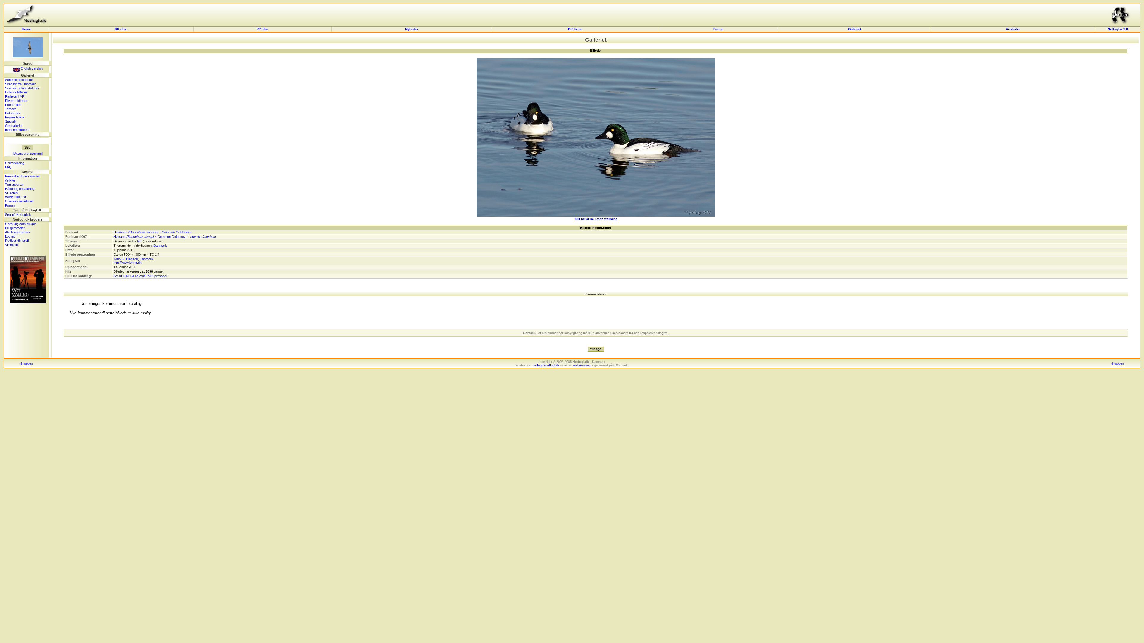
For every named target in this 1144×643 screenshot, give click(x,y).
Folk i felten (13, 105)
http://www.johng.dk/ (128, 262)
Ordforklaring (14, 163)
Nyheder (412, 29)
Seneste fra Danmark (20, 84)
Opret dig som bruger (20, 224)
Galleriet (854, 29)
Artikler (10, 180)
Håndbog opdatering (19, 189)
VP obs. (262, 29)
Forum (718, 29)
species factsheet (203, 236)
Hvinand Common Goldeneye (150, 236)
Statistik (10, 121)
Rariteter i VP (14, 96)
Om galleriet (13, 125)
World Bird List (15, 197)
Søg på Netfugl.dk (18, 214)
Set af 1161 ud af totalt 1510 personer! (141, 276)
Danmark (160, 245)
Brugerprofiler (15, 228)
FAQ (8, 167)
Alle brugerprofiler (17, 232)
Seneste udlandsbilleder (22, 88)
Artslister (1013, 29)
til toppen (26, 363)
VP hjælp (11, 244)
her (139, 241)
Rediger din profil (17, 240)
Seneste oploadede (19, 80)
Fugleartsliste (14, 117)
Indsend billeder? (17, 130)
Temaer (10, 109)
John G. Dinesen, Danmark (133, 259)
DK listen (575, 29)
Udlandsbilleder (16, 92)
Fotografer (12, 113)
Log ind (10, 236)
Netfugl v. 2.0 (1118, 29)
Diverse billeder (16, 100)
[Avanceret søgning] (28, 153)
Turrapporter (14, 184)
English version (31, 68)
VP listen (11, 193)
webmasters (582, 365)
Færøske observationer (22, 176)
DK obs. (121, 29)
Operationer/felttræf (19, 201)
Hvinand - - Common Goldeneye (153, 232)
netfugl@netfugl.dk (546, 365)
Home (26, 29)
